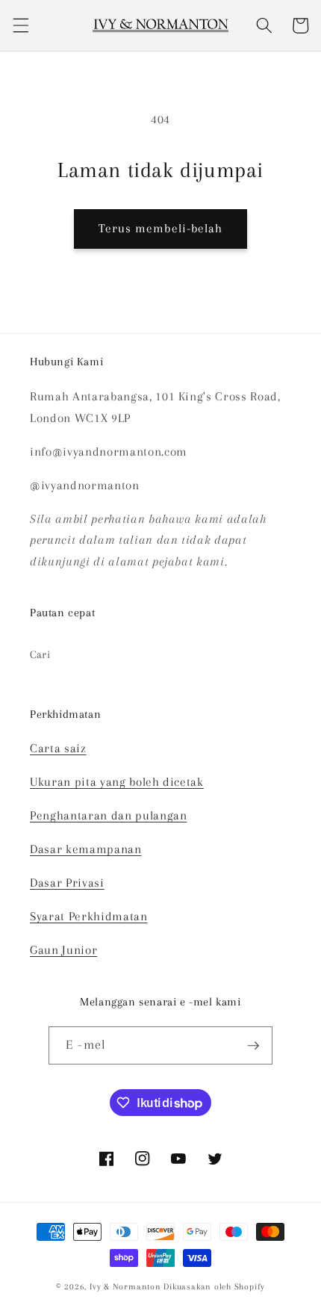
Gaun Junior (63, 950)
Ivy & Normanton (125, 1286)
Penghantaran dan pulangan (108, 815)
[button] (20, 25)
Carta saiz (58, 748)
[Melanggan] (253, 1045)
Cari (40, 654)
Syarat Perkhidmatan (89, 916)
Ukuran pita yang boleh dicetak (117, 782)
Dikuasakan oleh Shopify (214, 1286)
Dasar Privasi (67, 883)
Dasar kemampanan (86, 849)
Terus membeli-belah (161, 228)
